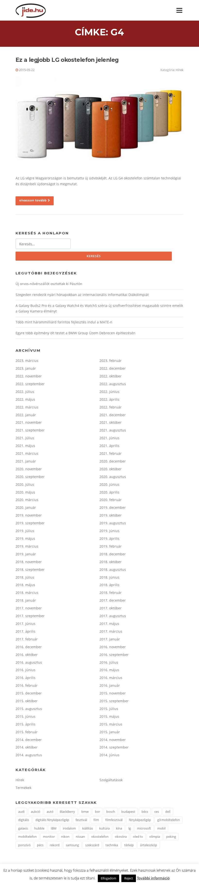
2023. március (27, 360)
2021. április (109, 445)
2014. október (27, 747)
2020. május (25, 492)
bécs (144, 811)
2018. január (26, 600)
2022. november (29, 376)
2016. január (110, 685)
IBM (54, 828)
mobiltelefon (27, 836)
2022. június (109, 391)
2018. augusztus (113, 569)
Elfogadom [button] (108, 878)
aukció (35, 811)
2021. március (27, 453)
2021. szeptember (30, 430)
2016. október (27, 654)
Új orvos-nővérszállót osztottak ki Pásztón (49, 283)
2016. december (29, 647)
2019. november (29, 515)
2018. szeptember (30, 569)
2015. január (110, 732)
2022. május (25, 399)
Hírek (179, 70)
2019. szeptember (30, 523)
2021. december (113, 415)
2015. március (111, 724)
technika (112, 845)
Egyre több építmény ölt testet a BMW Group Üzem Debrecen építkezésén (75, 333)
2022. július (25, 391)
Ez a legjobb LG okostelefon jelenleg (67, 59)
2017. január (110, 639)
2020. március (27, 499)
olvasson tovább (33, 200)
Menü (179, 10)
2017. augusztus (113, 616)
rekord (54, 845)
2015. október (27, 701)
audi (21, 811)
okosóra (121, 836)
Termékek (23, 787)
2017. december (113, 600)
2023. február (111, 360)
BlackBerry (67, 811)
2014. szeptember (114, 747)
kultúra (104, 828)
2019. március (27, 546)
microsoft (144, 828)
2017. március (111, 631)
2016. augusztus (29, 662)
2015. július (109, 708)
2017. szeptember (30, 616)
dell (167, 811)
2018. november (29, 561)
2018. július (25, 577)
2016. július (109, 662)
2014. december (29, 739)
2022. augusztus (113, 384)
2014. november (113, 739)
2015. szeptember (114, 701)
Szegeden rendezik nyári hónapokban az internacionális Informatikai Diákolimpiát (82, 294)
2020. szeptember (30, 476)
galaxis (23, 828)
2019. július (25, 530)
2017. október (111, 608)
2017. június (25, 623)
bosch (110, 811)
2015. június (25, 716)
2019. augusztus (113, 523)
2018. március (27, 592)
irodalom (69, 828)
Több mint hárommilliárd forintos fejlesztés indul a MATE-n (64, 322)
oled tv (138, 836)
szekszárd (92, 845)
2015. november (113, 693)
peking (171, 836)
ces (156, 811)
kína (119, 828)
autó (50, 811)
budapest (128, 811)
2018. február (111, 592)
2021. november (29, 422)
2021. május (25, 445)
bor (97, 811)
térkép (129, 845)
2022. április (109, 399)
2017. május (109, 623)
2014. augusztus (29, 755)
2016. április (25, 677)
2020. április (109, 492)
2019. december (113, 507)
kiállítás (87, 828)
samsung (72, 845)
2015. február (27, 732)
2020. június (109, 484)
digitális (23, 820)
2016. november (113, 647)
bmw (85, 811)
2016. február (27, 685)
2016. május (109, 670)
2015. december (29, 693)
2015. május (109, 716)
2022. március (27, 407)
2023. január (26, 368)
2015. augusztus (29, 708)
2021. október (111, 422)
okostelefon (99, 836)
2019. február (111, 546)
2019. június (109, 530)
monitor (49, 836)
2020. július (25, 484)
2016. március (111, 677)
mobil (161, 828)
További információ (153, 878)
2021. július (25, 438)
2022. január (26, 415)
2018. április (109, 584)
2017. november (29, 608)
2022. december (113, 368)
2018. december (113, 554)
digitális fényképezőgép (52, 820)
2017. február (27, 639)
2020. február (111, 499)
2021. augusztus (113, 430)
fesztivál (81, 820)
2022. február (111, 407)
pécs (40, 845)
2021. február (111, 453)
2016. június (25, 670)
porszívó (24, 845)
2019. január (26, 554)
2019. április (109, 538)
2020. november (29, 469)
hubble (39, 828)
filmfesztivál (114, 820)
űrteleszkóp (148, 845)
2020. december (113, 461)
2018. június (109, 577)
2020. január (26, 507)
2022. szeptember (30, 384)
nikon (65, 836)
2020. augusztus (113, 476)
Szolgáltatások (111, 780)
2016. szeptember (114, 654)
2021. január (26, 461)
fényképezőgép (140, 820)
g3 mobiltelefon (168, 820)
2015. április (25, 724)
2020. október (111, 469)
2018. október (111, 561)
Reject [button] (128, 878)
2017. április (25, 631)
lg (129, 828)
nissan (80, 836)
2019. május (25, 538)
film (96, 820)
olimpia (154, 836)
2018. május (25, 584)
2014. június (109, 755)
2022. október (111, 376)
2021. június (109, 438)
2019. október (111, 515)
